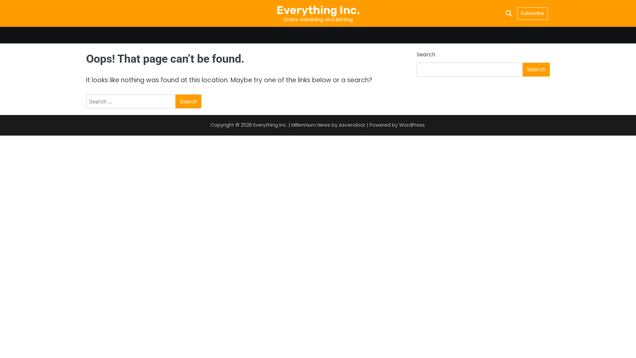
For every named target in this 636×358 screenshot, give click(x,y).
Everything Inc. (318, 10)
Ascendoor (352, 125)
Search (426, 54)
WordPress (412, 125)
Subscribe (532, 13)
